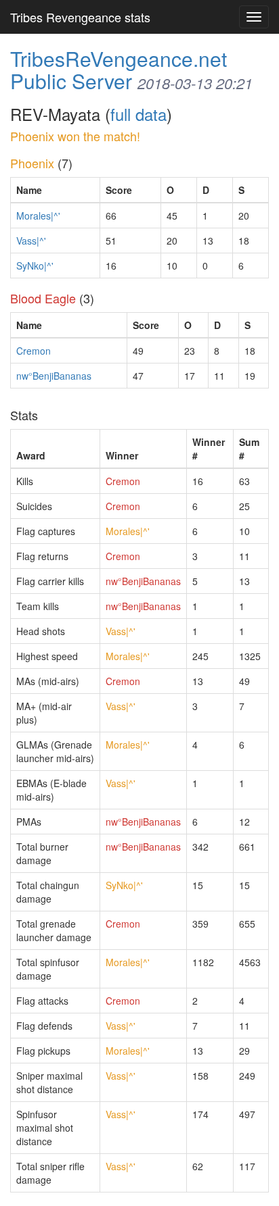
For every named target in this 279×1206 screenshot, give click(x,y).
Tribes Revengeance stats (80, 17)
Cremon (33, 350)
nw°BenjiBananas (53, 375)
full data (138, 114)
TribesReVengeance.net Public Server (118, 69)
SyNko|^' (34, 265)
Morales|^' (38, 215)
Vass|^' (31, 240)
